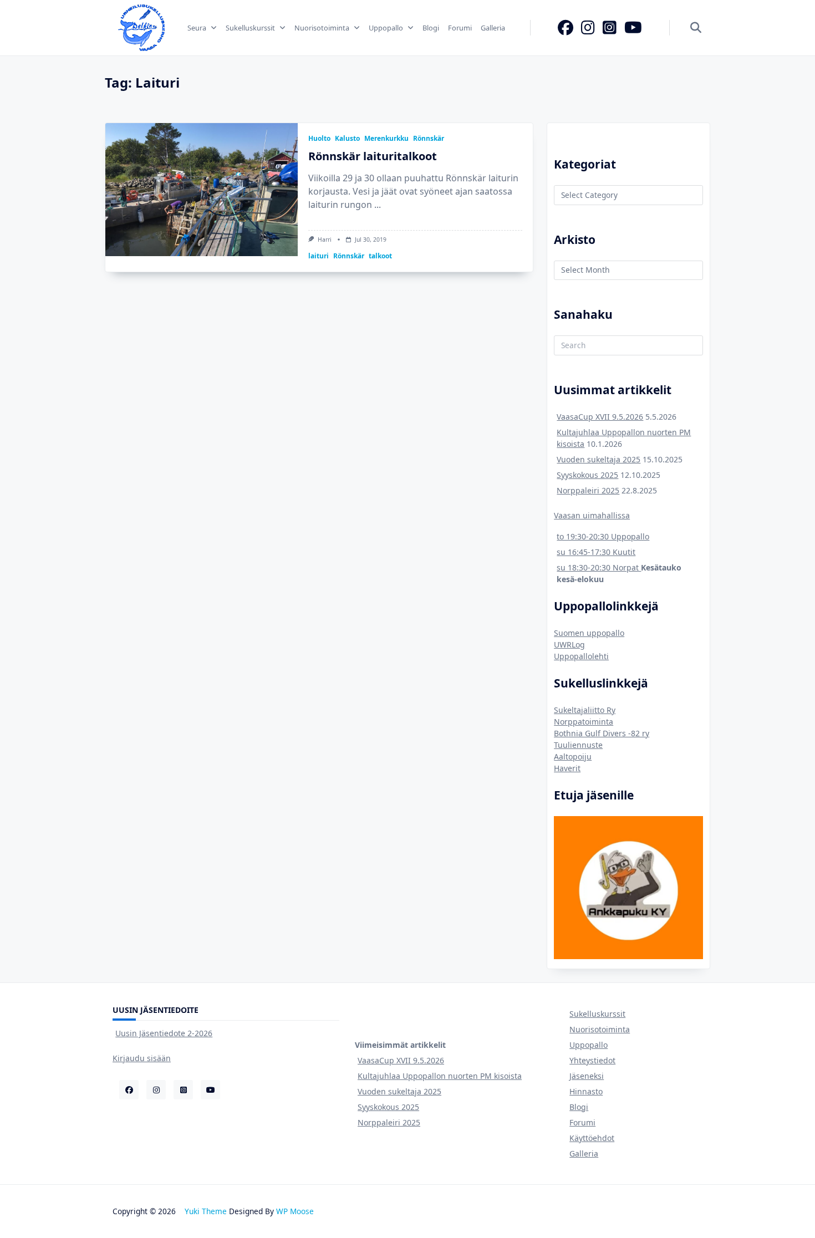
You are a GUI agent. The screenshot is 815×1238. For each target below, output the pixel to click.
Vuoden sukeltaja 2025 (598, 459)
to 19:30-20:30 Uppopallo (603, 536)
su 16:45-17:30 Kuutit (596, 552)
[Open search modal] (695, 28)
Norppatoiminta (583, 721)
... (377, 204)
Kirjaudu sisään (142, 1058)
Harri (325, 239)
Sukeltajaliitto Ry (584, 710)
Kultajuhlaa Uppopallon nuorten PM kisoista (440, 1076)
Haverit (567, 768)
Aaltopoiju (573, 756)
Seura (196, 28)
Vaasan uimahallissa (592, 515)
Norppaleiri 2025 (588, 490)
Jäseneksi (586, 1076)
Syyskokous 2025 (587, 475)
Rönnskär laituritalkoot (372, 156)
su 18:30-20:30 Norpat (599, 567)
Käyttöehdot (591, 1138)
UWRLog (569, 644)
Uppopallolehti (581, 656)
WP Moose (295, 1211)
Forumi (460, 28)
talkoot (380, 256)
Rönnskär (428, 138)
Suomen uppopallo (589, 633)
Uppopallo (386, 28)
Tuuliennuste (578, 745)
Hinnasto (586, 1091)
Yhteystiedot (592, 1060)
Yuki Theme (206, 1211)
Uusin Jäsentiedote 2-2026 (163, 1033)
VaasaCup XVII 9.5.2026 (600, 416)
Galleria (493, 28)
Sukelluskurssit (250, 28)
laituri (318, 256)
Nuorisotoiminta (321, 28)
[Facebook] (565, 27)
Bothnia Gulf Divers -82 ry (601, 733)
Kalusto (347, 138)
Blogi (430, 28)
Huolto (319, 138)
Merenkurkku (386, 138)
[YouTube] (633, 27)
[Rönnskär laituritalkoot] (201, 189)
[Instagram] (588, 27)
